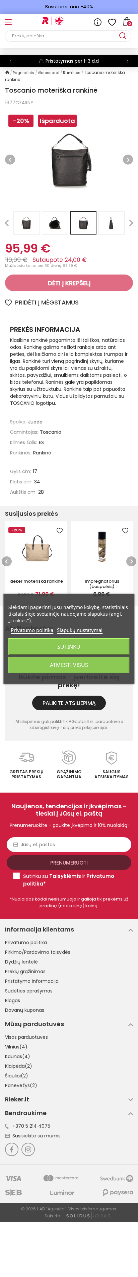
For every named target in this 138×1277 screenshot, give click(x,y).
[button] (127, 61)
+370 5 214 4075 (31, 1126)
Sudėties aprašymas (29, 990)
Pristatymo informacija (32, 981)
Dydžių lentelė (21, 961)
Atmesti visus (69, 665)
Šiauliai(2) (16, 1075)
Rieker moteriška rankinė (36, 581)
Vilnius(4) (16, 1046)
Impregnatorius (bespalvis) (102, 583)
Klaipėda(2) (18, 1066)
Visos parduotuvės (26, 1037)
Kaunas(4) (17, 1056)
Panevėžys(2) (21, 1085)
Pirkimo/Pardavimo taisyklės (37, 952)
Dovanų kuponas (24, 1010)
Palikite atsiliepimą (69, 703)
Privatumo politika (26, 942)
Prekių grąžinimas (25, 971)
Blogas (12, 1000)
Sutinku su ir (68, 880)
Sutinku (68, 646)
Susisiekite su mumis (36, 1135)
